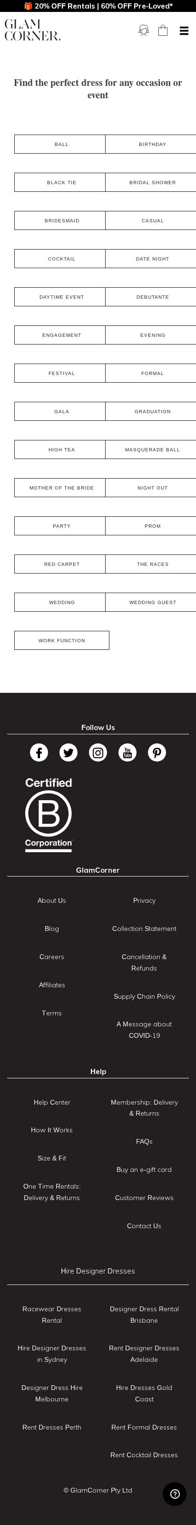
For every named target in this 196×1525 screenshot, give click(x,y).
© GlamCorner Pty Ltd (98, 1490)
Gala (61, 411)
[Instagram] (98, 752)
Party (62, 526)
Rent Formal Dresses (144, 1427)
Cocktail (62, 259)
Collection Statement (144, 928)
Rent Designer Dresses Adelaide (144, 1354)
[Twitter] (68, 752)
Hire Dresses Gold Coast (144, 1393)
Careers (51, 956)
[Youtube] (127, 752)
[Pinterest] (157, 752)
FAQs (144, 1141)
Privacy (144, 900)
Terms (52, 1013)
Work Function (62, 640)
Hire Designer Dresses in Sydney (52, 1354)
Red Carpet (62, 564)
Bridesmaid (62, 221)
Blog (52, 928)
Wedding (62, 602)
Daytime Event (61, 297)
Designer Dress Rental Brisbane (144, 1315)
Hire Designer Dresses (98, 1270)
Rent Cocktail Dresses (144, 1455)
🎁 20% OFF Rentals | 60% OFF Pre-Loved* (98, 5)
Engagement (61, 335)
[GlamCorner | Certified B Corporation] (49, 815)
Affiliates (52, 985)
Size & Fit (52, 1158)
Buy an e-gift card (144, 1169)
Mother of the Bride (61, 488)
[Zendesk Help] (174, 1494)
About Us (52, 900)
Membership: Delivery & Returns (144, 1108)
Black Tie (62, 182)
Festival (62, 373)
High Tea (62, 450)
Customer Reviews (144, 1197)
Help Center (52, 1102)
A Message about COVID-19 (144, 1030)
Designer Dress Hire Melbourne (52, 1393)
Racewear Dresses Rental (51, 1315)
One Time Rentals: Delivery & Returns (52, 1192)
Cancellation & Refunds (144, 962)
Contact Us (144, 1226)
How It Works (52, 1130)
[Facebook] (39, 752)
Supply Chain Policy (144, 996)
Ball (62, 144)
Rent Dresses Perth (51, 1427)
